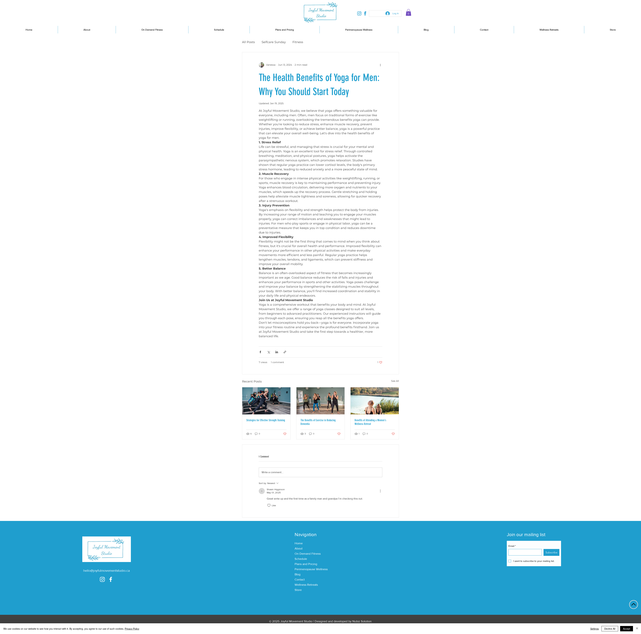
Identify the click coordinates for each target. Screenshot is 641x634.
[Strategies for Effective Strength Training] (266, 400)
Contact (300, 579)
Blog (297, 574)
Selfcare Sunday (274, 42)
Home (299, 543)
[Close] (637, 628)
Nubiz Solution (362, 621)
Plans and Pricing (306, 564)
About (298, 548)
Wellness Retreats (306, 584)
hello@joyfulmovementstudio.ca (106, 570)
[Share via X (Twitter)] (268, 352)
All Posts (248, 42)
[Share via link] (284, 352)
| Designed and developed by (332, 621)
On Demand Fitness (308, 553)
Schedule (301, 559)
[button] (408, 12)
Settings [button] (594, 628)
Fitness (297, 42)
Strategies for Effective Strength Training (265, 420)
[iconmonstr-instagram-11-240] (359, 13)
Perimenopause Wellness (311, 569)
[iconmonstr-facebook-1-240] (365, 13)
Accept (626, 628)
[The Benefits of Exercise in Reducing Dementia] (320, 400)
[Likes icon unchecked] (269, 505)
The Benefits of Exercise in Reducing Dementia (318, 422)
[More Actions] (380, 491)
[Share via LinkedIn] (276, 352)
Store (298, 590)
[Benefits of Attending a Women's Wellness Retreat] (375, 400)
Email (512, 545)
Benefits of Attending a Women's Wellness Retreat (370, 422)
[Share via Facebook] (260, 352)
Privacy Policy (132, 628)
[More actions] (380, 65)
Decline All (609, 628)
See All (395, 380)
